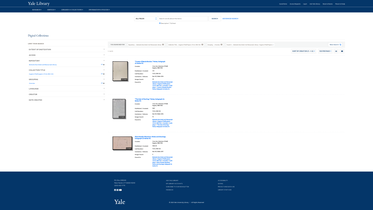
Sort (302, 51)
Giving (220, 183)
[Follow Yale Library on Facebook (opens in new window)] (115, 190)
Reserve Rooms (328, 4)
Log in (305, 4)
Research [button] (36, 10)
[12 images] (119, 108)
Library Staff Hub (224, 190)
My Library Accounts (174, 183)
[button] (215, 18)
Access (32, 55)
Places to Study (340, 4)
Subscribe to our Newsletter (177, 186)
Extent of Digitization (40, 49)
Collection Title (37, 70)
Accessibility (223, 180)
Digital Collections (38, 35)
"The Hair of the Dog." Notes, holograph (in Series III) (149, 100)
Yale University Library (52, 3)
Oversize (165, 85)
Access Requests (295, 4)
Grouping (33, 79)
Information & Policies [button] (99, 10)
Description (165, 23)
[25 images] (120, 71)
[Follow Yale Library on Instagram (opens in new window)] (117, 190)
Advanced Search (230, 19)
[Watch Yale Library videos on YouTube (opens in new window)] (120, 190)
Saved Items (283, 4)
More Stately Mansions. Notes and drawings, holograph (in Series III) (150, 137)
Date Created (35, 100)
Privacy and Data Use (226, 186)
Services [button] (50, 10)
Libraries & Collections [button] (71, 10)
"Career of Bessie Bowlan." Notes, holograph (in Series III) (150, 62)
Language (34, 88)
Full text (173, 23)
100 (324, 51)
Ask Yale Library (315, 4)
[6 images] (122, 143)
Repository (34, 61)
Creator (33, 94)
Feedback (169, 190)
